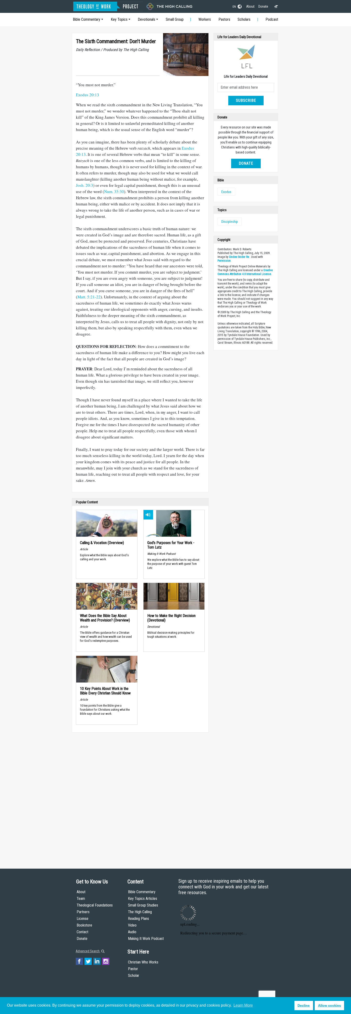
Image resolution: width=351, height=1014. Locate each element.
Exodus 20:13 (87, 94)
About (250, 6)
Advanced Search (88, 951)
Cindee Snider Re (239, 257)
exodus (226, 192)
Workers (204, 19)
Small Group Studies (143, 905)
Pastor (133, 969)
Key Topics (119, 19)
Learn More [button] (243, 1005)
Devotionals (146, 19)
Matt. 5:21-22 (89, 297)
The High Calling (140, 912)
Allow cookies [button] (329, 1005)
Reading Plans (138, 918)
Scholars (244, 19)
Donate (263, 6)
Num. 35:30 (114, 191)
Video (132, 925)
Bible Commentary (86, 19)
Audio (132, 932)
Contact (82, 932)
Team (81, 898)
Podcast (272, 19)
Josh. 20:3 (84, 185)
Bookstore (84, 925)
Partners (83, 912)
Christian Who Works (143, 962)
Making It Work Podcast (146, 938)
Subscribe (246, 100)
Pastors (224, 19)
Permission (224, 260)
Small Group (175, 19)
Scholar (133, 975)
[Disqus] (140, 796)
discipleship (229, 222)
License (82, 918)
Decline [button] (304, 1005)
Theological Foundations (95, 905)
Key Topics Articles (142, 898)
